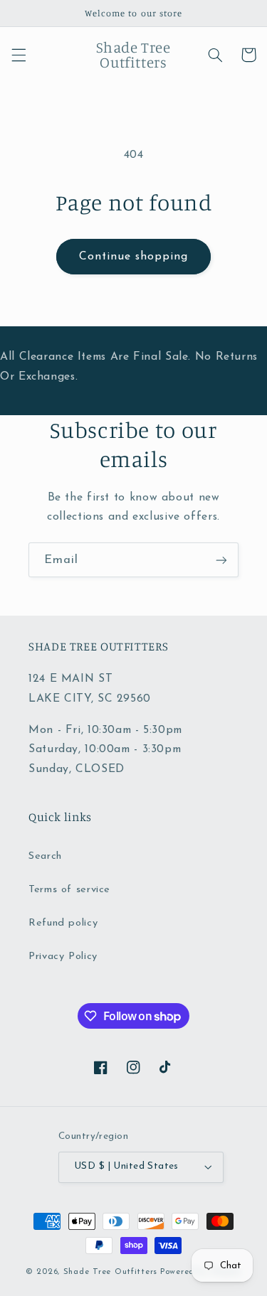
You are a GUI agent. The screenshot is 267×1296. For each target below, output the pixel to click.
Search (45, 856)
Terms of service (69, 889)
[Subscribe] (221, 559)
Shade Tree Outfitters (110, 1272)
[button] (18, 54)
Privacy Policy (63, 956)
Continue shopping (134, 256)
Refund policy (63, 923)
